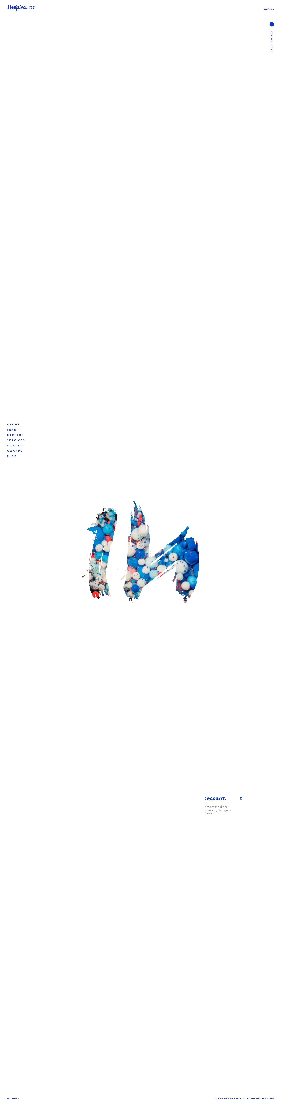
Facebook (39, 1098)
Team (12, 429)
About (13, 424)
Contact (16, 445)
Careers (15, 435)
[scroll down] (140, 1099)
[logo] (21, 8)
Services (16, 440)
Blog (12, 456)
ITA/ (266, 9)
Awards (15, 451)
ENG (271, 9)
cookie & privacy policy (229, 1098)
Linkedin (25, 1098)
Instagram (54, 1098)
